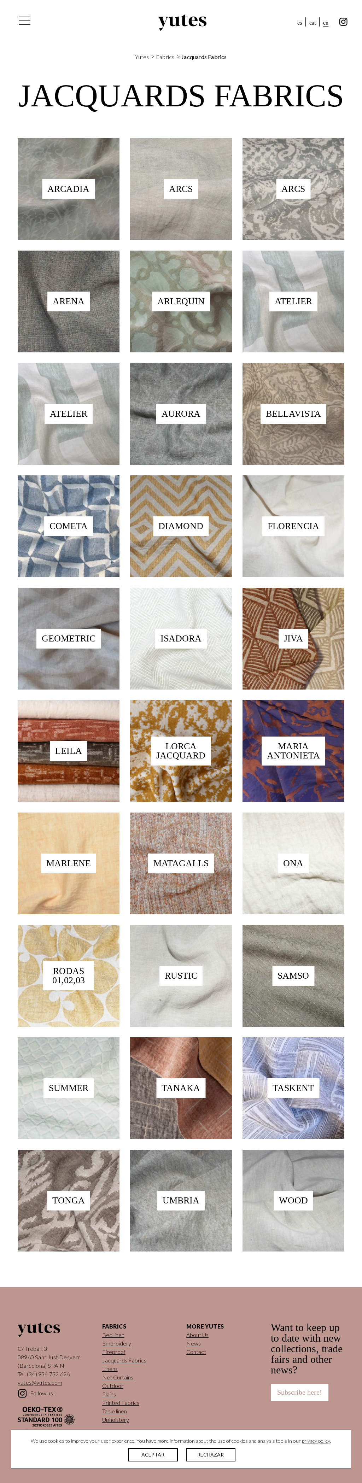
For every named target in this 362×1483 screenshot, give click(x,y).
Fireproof (113, 1351)
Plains (109, 1394)
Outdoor (112, 1385)
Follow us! (42, 1393)
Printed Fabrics (120, 1402)
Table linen (114, 1411)
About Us (197, 1334)
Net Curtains (117, 1377)
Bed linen (113, 1334)
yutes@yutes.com (40, 1382)
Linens (110, 1368)
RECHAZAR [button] (210, 1455)
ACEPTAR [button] (152, 1455)
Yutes (182, 22)
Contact (196, 1351)
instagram (343, 22)
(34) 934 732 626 (48, 1374)
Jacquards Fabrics (124, 1360)
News (193, 1343)
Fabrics (165, 56)
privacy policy (316, 1441)
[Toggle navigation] (24, 22)
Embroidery (116, 1343)
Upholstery (115, 1419)
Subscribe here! (299, 1392)
